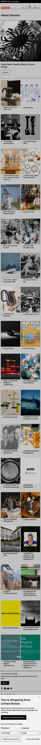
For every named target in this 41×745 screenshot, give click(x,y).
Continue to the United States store (14, 717)
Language (25, 728)
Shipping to (5, 728)
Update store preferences (11, 739)
